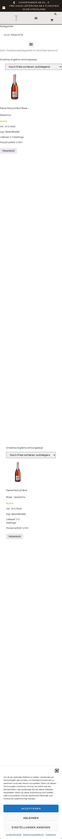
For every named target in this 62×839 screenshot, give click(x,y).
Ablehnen (31, 818)
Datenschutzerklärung (33, 835)
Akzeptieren (31, 808)
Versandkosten (12, 132)
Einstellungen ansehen (31, 827)
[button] (57, 770)
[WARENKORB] (51, 20)
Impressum (51, 835)
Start (2, 50)
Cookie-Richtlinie (13, 835)
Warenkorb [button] (8, 151)
